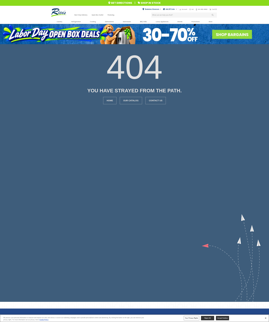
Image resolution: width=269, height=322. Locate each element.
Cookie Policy (43, 320)
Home (110, 100)
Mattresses (127, 22)
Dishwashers (109, 22)
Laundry (59, 22)
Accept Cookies (222, 318)
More (210, 22)
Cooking (93, 22)
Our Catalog (131, 100)
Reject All (207, 318)
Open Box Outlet (97, 15)
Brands (180, 22)
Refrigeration (76, 22)
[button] (180, 9)
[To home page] (61, 12)
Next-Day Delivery (80, 15)
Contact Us (155, 100)
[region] (134, 318)
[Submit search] (212, 15)
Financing (111, 15)
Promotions (196, 22)
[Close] (265, 318)
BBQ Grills (143, 22)
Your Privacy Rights (191, 318)
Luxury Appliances (162, 22)
